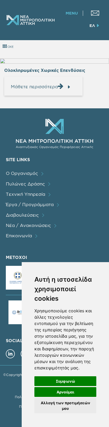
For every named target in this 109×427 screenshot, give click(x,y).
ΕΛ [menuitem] (92, 25)
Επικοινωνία (19, 235)
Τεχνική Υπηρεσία (25, 194)
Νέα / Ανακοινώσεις (28, 225)
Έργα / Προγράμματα (30, 204)
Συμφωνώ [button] (65, 381)
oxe (10, 46)
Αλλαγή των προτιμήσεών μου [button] (65, 406)
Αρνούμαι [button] (65, 392)
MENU (72, 13)
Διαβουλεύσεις (22, 214)
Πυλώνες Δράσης (25, 183)
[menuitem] (95, 13)
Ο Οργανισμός (22, 173)
